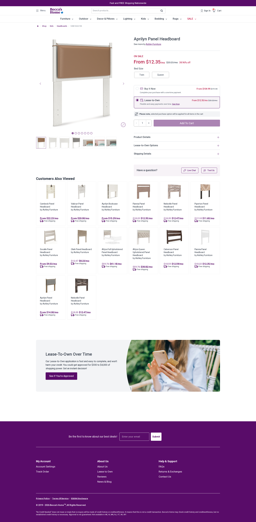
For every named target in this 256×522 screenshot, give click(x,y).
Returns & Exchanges (170, 472)
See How (176, 104)
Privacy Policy (43, 498)
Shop (44, 26)
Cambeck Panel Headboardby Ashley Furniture (49, 206)
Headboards (62, 26)
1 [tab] (73, 133)
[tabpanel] (82, 83)
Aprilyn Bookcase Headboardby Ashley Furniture (111, 206)
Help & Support (168, 461)
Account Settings (45, 466)
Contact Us (165, 477)
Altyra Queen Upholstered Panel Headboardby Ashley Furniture (142, 254)
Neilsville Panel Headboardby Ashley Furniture (173, 206)
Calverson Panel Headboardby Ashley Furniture (173, 252)
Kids (51, 26)
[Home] (38, 26)
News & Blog (104, 482)
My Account (43, 461)
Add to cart (187, 123)
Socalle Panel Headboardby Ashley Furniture (49, 252)
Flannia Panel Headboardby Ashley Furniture (142, 206)
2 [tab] (76, 133)
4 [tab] (82, 133)
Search (162, 11)
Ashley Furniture (153, 44)
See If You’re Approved (61, 376)
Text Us (211, 170)
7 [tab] (91, 133)
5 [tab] (85, 133)
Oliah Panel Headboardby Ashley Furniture (81, 251)
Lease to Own (105, 472)
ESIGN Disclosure (79, 498)
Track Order (42, 472)
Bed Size (138, 68)
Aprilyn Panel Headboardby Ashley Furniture (49, 300)
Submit (156, 437)
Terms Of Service (60, 498)
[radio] (141, 75)
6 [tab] (88, 133)
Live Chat (191, 170)
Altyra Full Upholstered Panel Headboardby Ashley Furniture (112, 252)
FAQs (161, 466)
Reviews (102, 477)
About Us (103, 461)
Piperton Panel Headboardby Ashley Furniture (203, 206)
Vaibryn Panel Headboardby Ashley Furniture (80, 206)
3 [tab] (79, 133)
